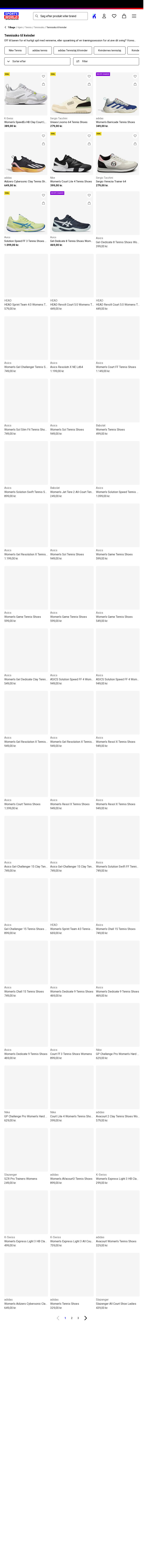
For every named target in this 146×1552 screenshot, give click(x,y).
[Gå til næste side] (85, 1318)
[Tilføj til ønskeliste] (43, 76)
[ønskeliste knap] (114, 16)
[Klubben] (94, 16)
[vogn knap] (124, 16)
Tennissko (39, 27)
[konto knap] (104, 16)
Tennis (28, 27)
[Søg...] (36, 16)
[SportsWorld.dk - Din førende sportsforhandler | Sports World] (11, 16)
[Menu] (134, 16)
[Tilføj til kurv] (43, 84)
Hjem (20, 27)
